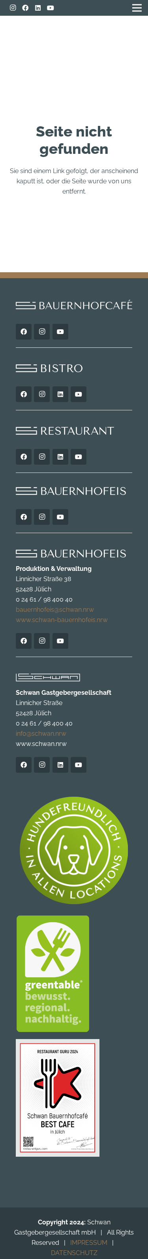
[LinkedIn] (38, 8)
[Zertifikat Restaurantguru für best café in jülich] (74, 1098)
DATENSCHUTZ (74, 1253)
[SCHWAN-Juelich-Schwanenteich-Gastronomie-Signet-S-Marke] (116, 35)
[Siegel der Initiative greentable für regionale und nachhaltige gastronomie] (74, 974)
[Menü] (15, 31)
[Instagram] (12, 8)
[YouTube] (50, 8)
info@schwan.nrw (41, 733)
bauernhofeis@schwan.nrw (55, 609)
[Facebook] (25, 8)
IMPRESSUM (88, 1242)
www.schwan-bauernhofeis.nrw (62, 620)
